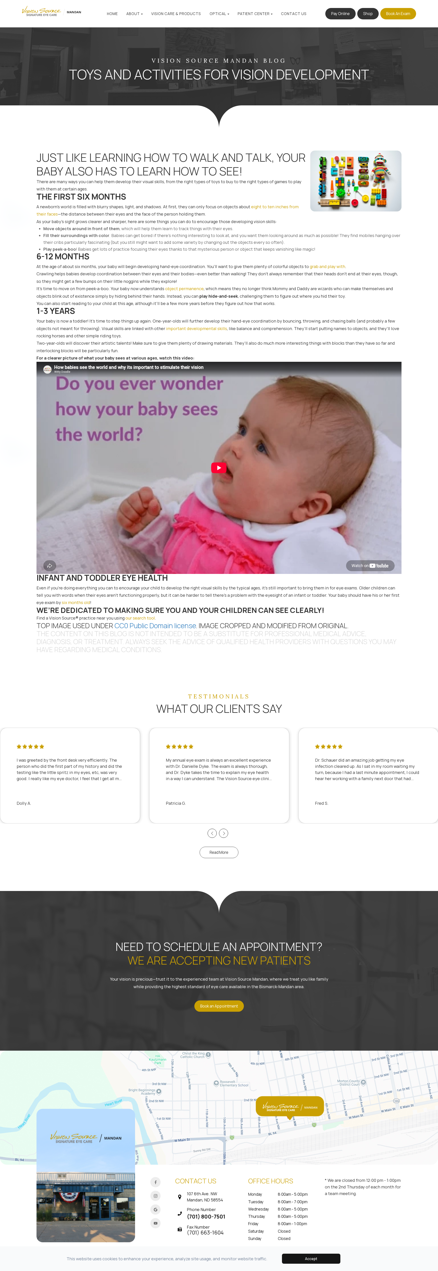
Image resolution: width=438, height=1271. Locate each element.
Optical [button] (218, 13)
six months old (76, 602)
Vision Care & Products (176, 13)
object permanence (184, 288)
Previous (212, 833)
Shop (368, 13)
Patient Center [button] (254, 13)
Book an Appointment (219, 1006)
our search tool (140, 618)
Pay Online (340, 13)
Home (112, 13)
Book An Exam (398, 13)
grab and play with (327, 266)
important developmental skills (196, 328)
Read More (219, 852)
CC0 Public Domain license (155, 625)
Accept (311, 1258)
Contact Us (294, 13)
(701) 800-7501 (206, 1216)
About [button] (133, 13)
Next (223, 833)
